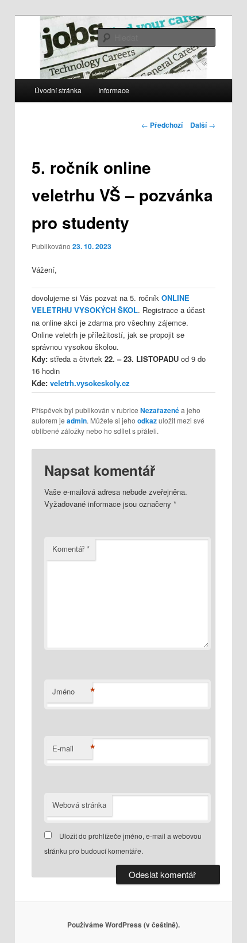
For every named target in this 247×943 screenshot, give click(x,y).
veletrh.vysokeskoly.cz (90, 382)
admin (77, 420)
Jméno (72, 691)
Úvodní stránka (58, 90)
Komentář (71, 548)
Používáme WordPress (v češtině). (123, 924)
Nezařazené (159, 410)
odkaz (147, 420)
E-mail (72, 748)
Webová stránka (79, 804)
